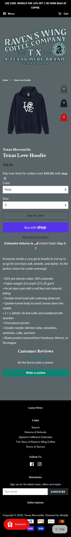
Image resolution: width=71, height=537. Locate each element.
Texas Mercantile (34, 515)
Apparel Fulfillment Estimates (35, 437)
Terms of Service (35, 446)
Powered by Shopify (56, 515)
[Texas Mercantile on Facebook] (32, 465)
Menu (11, 13)
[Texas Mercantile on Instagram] (40, 465)
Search (35, 427)
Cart (65, 13)
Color (6, 183)
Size (6, 198)
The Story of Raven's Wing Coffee (35, 442)
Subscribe (58, 491)
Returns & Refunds (35, 432)
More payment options (35, 237)
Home (5, 80)
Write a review (35, 372)
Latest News (35, 408)
